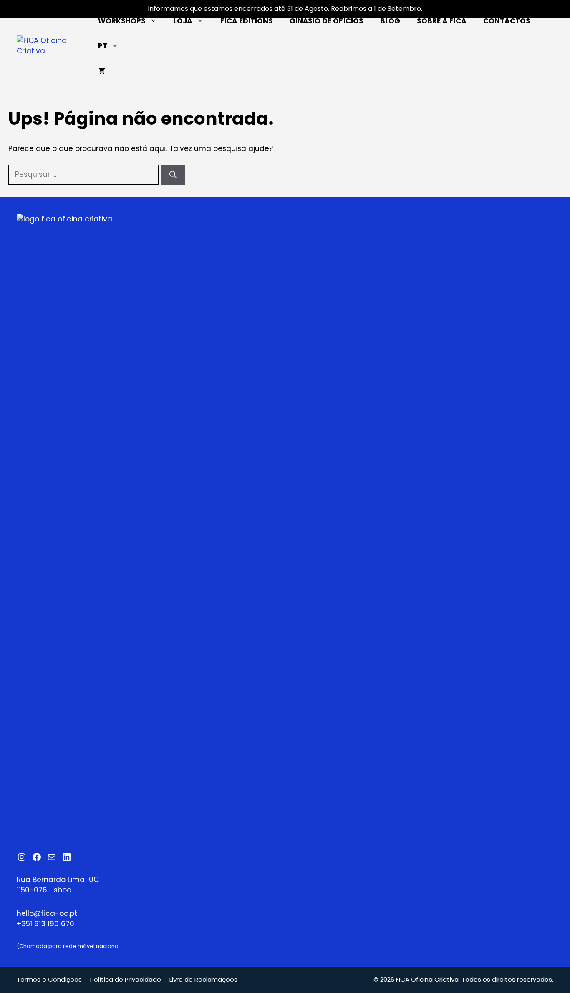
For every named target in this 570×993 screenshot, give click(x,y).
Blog (390, 21)
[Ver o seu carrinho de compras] (101, 70)
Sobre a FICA (442, 21)
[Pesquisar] (173, 175)
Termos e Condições (49, 979)
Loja (183, 21)
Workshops (122, 21)
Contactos (506, 21)
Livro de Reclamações (203, 979)
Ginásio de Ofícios (326, 21)
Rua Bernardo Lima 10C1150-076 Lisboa (58, 885)
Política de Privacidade (125, 979)
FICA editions (246, 21)
